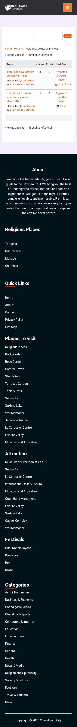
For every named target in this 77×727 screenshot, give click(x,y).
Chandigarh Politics (18, 607)
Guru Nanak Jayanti (18, 548)
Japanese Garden (17, 420)
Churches (11, 266)
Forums (18, 48)
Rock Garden (13, 354)
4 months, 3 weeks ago (62, 75)
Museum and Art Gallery (21, 442)
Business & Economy (19, 599)
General (10, 651)
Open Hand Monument (20, 498)
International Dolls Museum (23, 484)
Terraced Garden (16, 383)
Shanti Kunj (12, 376)
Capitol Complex (16, 520)
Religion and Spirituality (21, 673)
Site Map (11, 327)
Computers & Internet (19, 621)
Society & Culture (16, 680)
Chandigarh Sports (17, 614)
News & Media (14, 665)
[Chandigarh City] (16, 8)
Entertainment (15, 636)
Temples (11, 244)
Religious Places (16, 347)
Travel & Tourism (16, 695)
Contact (10, 312)
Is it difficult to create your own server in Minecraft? (19, 97)
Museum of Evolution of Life (24, 462)
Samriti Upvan (14, 369)
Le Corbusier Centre (18, 427)
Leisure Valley (14, 435)
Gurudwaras (13, 251)
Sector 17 (11, 398)
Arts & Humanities (17, 592)
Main (8, 702)
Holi (7, 562)
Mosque (10, 258)
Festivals (11, 687)
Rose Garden (13, 361)
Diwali (9, 570)
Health (9, 658)
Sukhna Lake (13, 405)
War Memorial (14, 413)
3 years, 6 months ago (61, 97)
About (9, 305)
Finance (10, 643)
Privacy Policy (14, 319)
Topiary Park (13, 391)
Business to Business (22, 84)
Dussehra (11, 555)
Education (12, 629)
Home (8, 48)
